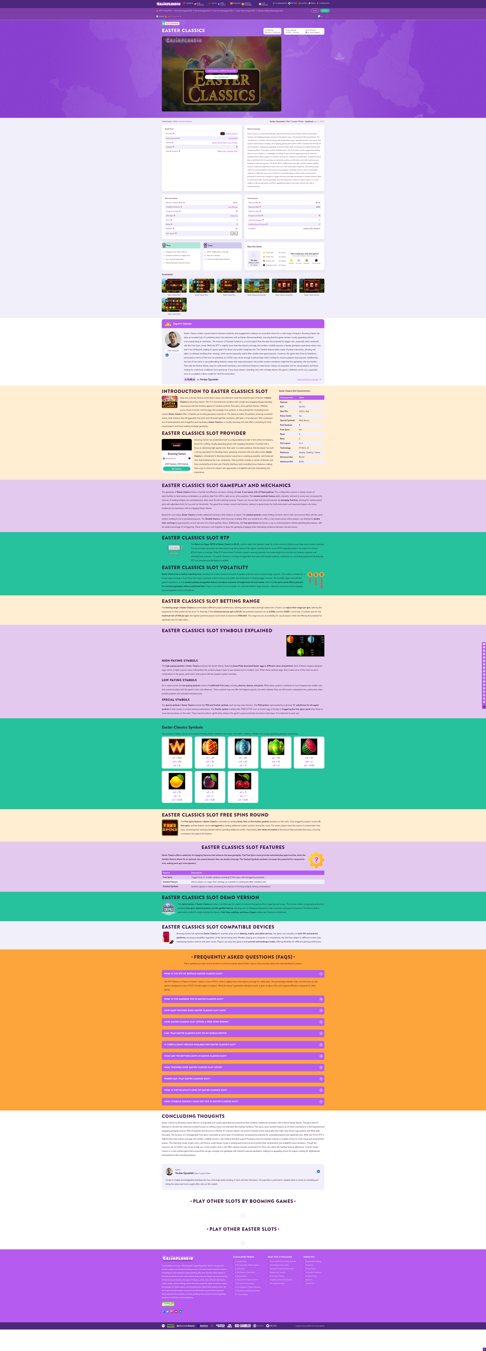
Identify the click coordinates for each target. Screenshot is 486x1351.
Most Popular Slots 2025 (279, 1265)
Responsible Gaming (313, 1261)
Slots (214, 3)
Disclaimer (309, 1265)
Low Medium (233, 207)
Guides (304, 3)
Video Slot (234, 216)
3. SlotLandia (240, 1269)
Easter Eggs (222, 142)
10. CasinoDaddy (241, 1294)
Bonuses (237, 3)
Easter (214, 142)
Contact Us (309, 1283)
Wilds (236, 151)
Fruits (229, 142)
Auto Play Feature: (255, 220)
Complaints (324, 3)
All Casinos (177, 468)
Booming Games (231, 134)
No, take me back (221, 77)
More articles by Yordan (307, 379)
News (313, 3)
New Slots (222, 4)
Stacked (230, 151)
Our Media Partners (277, 1283)
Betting (294, 3)
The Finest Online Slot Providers (282, 1269)
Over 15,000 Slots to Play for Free (283, 1261)
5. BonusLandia (240, 1276)
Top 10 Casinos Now (173, 16)
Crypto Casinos (248, 4)
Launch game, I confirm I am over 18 (221, 71)
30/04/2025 (233, 138)
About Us (308, 1280)
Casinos (189, 3)
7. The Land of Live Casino (244, 1283)
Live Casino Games (277, 1276)
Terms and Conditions (313, 1272)
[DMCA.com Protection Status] (168, 1306)
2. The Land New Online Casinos (247, 1265)
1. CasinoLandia (240, 1261)
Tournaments (281, 3)
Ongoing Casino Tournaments (281, 1280)
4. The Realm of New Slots (245, 1272)
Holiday (235, 142)
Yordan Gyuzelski (277, 121)
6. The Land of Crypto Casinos (246, 1280)
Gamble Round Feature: (257, 224)
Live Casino (265, 4)
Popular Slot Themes (277, 1272)
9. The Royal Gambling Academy (247, 1291)
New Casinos (200, 4)
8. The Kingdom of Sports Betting (247, 1287)
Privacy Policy (310, 1269)
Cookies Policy (311, 1276)
